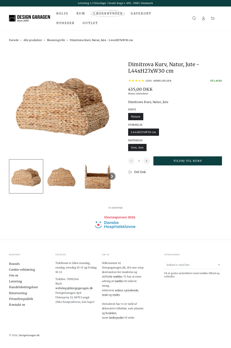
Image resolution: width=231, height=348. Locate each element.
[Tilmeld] (220, 265)
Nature (135, 116)
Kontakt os (17, 304)
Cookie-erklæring (22, 269)
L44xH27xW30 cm (143, 132)
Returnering (18, 293)
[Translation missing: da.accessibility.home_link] (29, 18)
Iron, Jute (137, 147)
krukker (111, 313)
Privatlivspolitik (21, 299)
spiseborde (131, 290)
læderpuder (116, 317)
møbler (117, 276)
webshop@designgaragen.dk (74, 288)
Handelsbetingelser (23, 287)
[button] (194, 18)
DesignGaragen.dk (29, 335)
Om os (13, 275)
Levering (15, 281)
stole (105, 294)
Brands (14, 264)
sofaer (119, 290)
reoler (116, 294)
